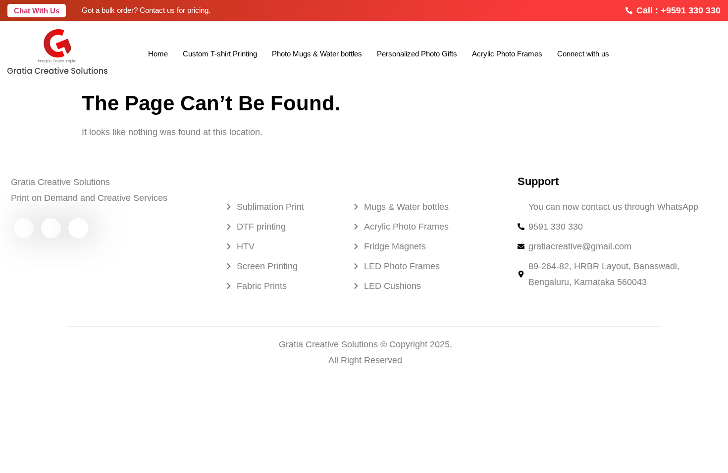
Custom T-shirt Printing (220, 53)
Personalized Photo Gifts (417, 53)
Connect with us (583, 53)
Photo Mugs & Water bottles (317, 53)
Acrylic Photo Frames (507, 53)
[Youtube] (24, 228)
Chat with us (36, 10)
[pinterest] (78, 228)
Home (158, 53)
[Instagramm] (51, 228)
